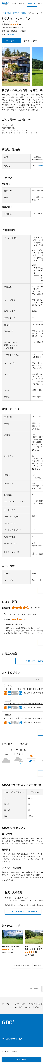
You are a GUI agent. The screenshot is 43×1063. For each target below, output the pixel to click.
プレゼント (28, 1007)
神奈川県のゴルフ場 (21, 965)
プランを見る (21, 1059)
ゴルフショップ (19, 1004)
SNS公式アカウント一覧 (11, 1039)
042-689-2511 (12, 34)
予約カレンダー (30, 41)
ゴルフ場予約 (6, 13)
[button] (6, 66)
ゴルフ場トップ (11, 41)
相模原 (23, 13)
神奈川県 (16, 13)
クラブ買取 (31, 1004)
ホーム (14, 3)
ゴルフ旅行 (18, 1007)
